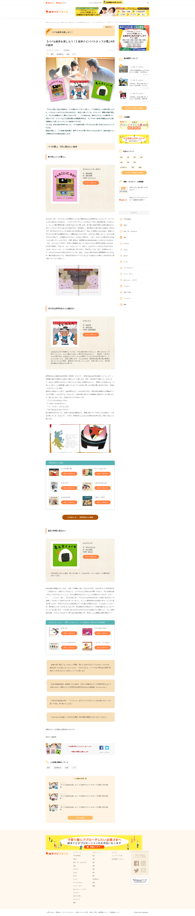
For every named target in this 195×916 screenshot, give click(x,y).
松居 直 (88, 325)
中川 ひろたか (90, 547)
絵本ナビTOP (93, 912)
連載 (68, 50)
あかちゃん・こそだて (130, 280)
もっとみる (80, 818)
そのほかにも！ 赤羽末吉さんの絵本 (80, 517)
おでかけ (126, 243)
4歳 (121, 162)
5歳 (128, 162)
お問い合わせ (50, 912)
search (147, 2)
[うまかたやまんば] (87, 487)
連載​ (125, 304)
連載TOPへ (109, 27)
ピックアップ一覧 (117, 855)
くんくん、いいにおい (102, 642)
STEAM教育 (127, 219)
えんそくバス (88, 543)
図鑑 (140, 167)
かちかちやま (65, 497)
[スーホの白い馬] (54, 472)
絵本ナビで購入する (90, 183)
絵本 (68, 54)
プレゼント (127, 286)
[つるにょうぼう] (87, 501)
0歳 (121, 157)
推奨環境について (103, 912)
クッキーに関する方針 (95, 2)
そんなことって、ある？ (92, 169)
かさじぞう (65, 483)
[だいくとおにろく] (87, 472)
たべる (126, 262)
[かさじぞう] (54, 487)
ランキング (127, 298)
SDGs (125, 225)
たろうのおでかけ (100, 628)
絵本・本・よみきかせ (67, 22)
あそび (126, 255)
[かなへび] (54, 632)
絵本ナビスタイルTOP (82, 912)
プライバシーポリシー (68, 912)
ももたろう (87, 320)
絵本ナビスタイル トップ (52, 22)
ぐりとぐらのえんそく (68, 642)
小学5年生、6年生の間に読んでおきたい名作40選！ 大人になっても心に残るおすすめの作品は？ (139, 84)
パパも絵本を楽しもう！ (82, 22)
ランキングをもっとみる (134, 108)
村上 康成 (89, 549)
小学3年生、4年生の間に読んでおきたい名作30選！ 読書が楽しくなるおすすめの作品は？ (138, 98)
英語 (133, 167)
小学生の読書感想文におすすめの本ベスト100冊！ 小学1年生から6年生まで (139, 71)
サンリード (92, 178)
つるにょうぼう (99, 497)
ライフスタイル (128, 268)
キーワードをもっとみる (134, 172)
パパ (74, 54)
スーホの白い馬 (66, 468)
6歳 (135, 162)
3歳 (141, 157)
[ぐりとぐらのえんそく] (54, 646)
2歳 (135, 157)
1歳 (128, 157)
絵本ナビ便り (128, 292)
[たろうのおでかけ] (87, 632)
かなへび (64, 628)
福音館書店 (92, 329)
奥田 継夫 (89, 173)
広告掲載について (114, 912)
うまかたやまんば (100, 483)
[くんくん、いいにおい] (87, 646)
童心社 (90, 552)
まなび (126, 249)
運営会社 (58, 912)
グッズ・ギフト (128, 274)
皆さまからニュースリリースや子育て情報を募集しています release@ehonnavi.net (140, 881)
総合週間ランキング (118, 859)
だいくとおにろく (100, 468)
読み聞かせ (60, 54)
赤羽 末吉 (89, 327)
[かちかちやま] (54, 501)
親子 (52, 54)
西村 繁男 (89, 175)
